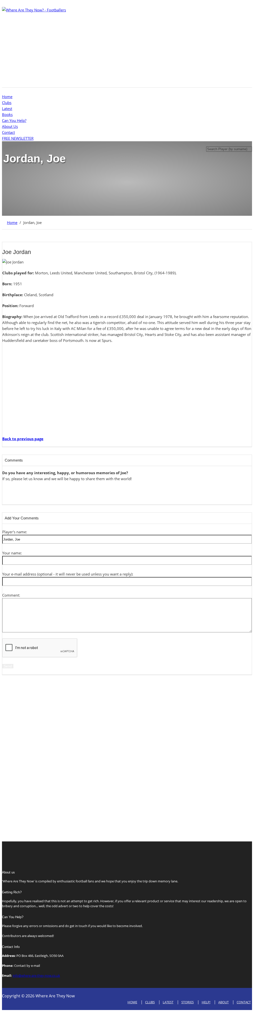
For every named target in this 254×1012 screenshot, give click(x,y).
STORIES (187, 1002)
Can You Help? (14, 120)
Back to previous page (22, 438)
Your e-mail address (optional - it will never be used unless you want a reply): (67, 574)
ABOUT (223, 1002)
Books (7, 114)
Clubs (6, 102)
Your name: (12, 552)
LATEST (168, 1002)
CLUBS (150, 1002)
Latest (7, 108)
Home (7, 96)
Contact (8, 132)
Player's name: (14, 531)
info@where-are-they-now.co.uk (36, 975)
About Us (10, 126)
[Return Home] (34, 9)
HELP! (206, 1002)
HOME (132, 1002)
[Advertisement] (127, 47)
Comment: (11, 595)
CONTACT (244, 1002)
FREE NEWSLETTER (17, 138)
